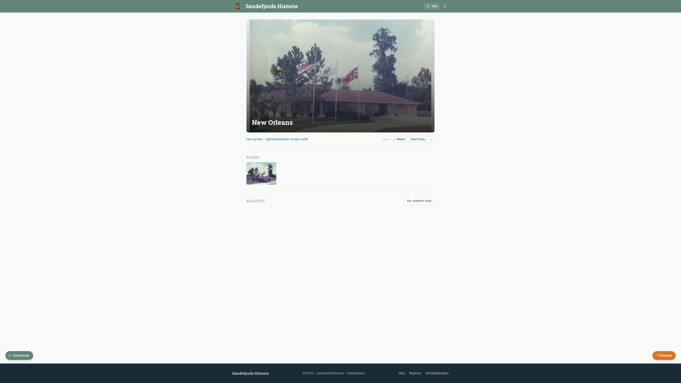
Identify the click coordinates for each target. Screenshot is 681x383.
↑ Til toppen (663, 355)
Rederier (415, 373)
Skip (402, 373)
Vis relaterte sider (419, 201)
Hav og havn (255, 139)
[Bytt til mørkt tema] (445, 6)
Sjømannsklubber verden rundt (286, 139)
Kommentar (21, 355)
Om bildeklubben (437, 373)
